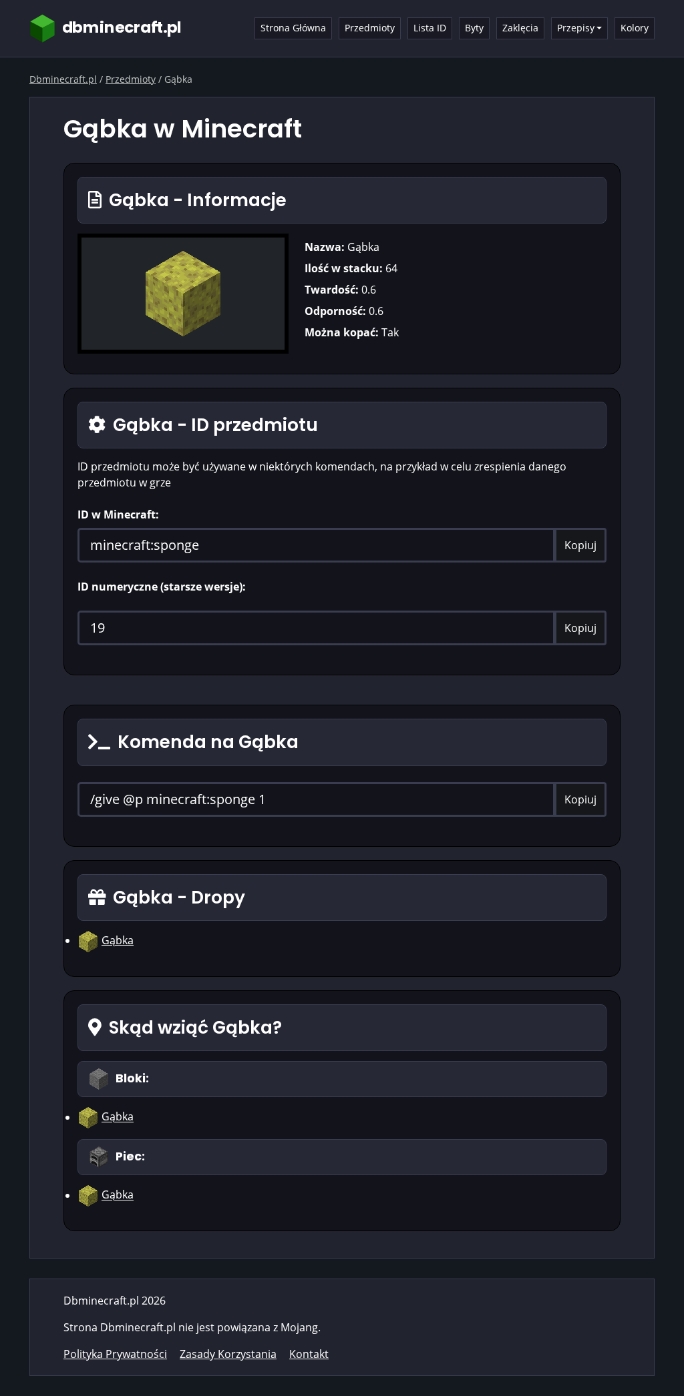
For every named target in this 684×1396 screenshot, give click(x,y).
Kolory (635, 27)
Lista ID (429, 27)
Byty (474, 27)
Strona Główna (293, 27)
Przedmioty (370, 27)
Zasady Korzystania (228, 1354)
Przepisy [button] (575, 27)
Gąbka (118, 940)
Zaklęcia (520, 27)
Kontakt (309, 1354)
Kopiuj (580, 545)
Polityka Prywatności (115, 1354)
